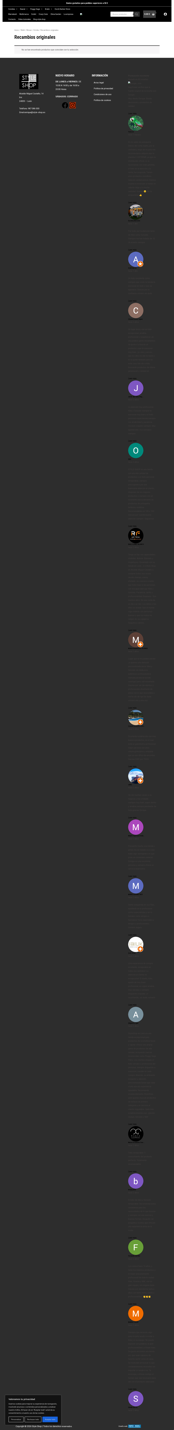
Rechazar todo (33, 1419)
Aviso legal (99, 82)
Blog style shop (39, 19)
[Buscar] (136, 14)
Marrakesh (12, 14)
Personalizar (16, 1419)
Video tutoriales (24, 19)
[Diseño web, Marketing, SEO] (134, 1426)
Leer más (132, 113)
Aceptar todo (50, 1419)
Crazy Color (43, 14)
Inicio (16, 30)
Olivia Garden (56, 14)
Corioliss (11, 9)
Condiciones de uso (102, 94)
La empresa (68, 14)
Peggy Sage (35, 9)
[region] (33, 1410)
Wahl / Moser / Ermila (30, 30)
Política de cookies (102, 100)
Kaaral (22, 9)
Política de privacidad (103, 88)
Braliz (47, 9)
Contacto (12, 19)
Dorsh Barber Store (62, 9)
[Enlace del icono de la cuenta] (165, 14)
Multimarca (24, 14)
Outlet (33, 14)
